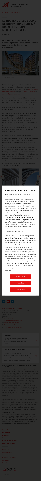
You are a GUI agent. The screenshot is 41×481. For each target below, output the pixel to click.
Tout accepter (20, 276)
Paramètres (21, 283)
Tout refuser (20, 289)
